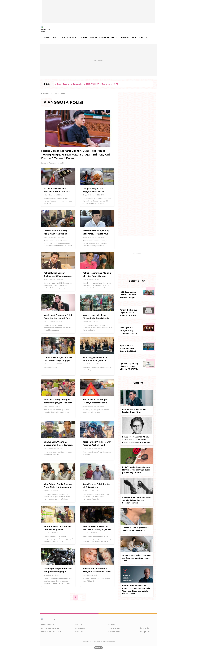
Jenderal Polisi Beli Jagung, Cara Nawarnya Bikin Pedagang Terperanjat (57, 529)
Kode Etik (79, 632)
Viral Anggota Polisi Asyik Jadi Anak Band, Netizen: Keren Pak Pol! (96, 360)
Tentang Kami (114, 628)
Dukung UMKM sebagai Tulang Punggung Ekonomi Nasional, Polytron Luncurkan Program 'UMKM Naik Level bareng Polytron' (128, 331)
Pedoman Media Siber (51, 632)
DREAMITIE (124, 37)
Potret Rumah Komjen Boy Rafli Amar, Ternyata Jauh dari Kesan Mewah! (96, 233)
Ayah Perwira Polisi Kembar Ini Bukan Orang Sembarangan (96, 487)
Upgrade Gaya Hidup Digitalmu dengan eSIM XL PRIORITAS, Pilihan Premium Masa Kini (129, 366)
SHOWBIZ (93, 37)
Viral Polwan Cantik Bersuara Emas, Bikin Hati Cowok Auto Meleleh (58, 487)
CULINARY (83, 37)
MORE (141, 37)
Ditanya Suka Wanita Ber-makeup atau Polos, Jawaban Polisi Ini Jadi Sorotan (58, 445)
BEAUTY (56, 37)
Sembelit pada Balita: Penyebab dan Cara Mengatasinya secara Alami (136, 558)
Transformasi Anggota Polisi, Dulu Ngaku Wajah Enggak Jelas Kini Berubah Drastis (58, 360)
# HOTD (114, 84)
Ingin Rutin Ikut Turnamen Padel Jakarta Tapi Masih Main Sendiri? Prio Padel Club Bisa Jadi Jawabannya (129, 348)
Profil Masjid (47, 625)
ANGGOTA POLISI (60, 93)
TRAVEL (114, 37)
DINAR (133, 37)
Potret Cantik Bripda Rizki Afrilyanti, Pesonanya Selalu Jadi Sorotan (97, 571)
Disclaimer (80, 628)
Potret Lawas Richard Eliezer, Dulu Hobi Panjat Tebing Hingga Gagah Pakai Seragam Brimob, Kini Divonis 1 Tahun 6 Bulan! (75, 154)
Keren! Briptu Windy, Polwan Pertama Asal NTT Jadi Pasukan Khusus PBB (97, 445)
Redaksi (111, 625)
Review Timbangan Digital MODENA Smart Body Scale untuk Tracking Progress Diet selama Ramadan (129, 313)
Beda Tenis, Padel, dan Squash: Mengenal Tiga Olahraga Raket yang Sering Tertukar (136, 470)
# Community (77, 84)
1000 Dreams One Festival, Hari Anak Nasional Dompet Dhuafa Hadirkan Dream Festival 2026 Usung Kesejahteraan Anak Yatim (129, 295)
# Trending (105, 84)
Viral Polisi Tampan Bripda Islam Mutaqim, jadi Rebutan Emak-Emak (58, 402)
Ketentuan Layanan (50, 628)
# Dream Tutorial (62, 84)
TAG (52, 93)
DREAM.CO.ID (45, 93)
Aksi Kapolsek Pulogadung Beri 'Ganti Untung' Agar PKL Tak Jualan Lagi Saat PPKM (97, 529)
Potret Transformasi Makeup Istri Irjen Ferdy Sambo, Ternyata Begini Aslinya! (97, 276)
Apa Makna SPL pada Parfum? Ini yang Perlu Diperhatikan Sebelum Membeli (136, 500)
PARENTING (104, 37)
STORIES (47, 37)
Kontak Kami (114, 632)
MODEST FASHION (69, 37)
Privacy (78, 625)
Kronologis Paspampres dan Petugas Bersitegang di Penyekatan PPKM (58, 571)
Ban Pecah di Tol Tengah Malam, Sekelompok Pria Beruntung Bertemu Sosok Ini (97, 402)
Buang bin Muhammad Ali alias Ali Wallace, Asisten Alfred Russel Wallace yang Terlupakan (136, 440)
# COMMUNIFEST (91, 84)
